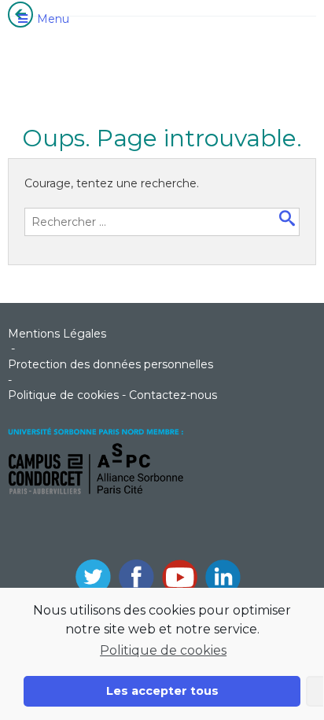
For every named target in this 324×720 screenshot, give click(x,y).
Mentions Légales (57, 334)
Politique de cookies (163, 650)
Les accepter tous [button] (162, 691)
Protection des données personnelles (110, 364)
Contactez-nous (173, 395)
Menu (53, 19)
